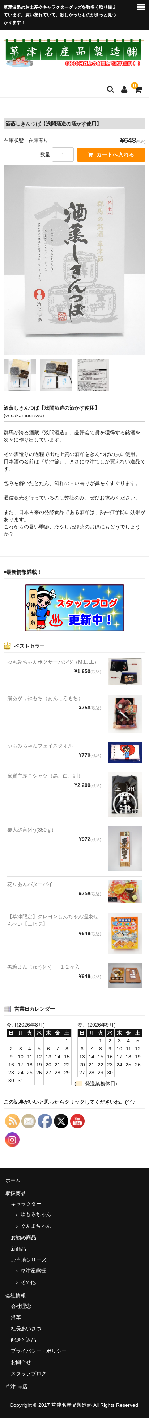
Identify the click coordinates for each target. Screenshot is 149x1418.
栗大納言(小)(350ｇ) (30, 830)
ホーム (13, 1180)
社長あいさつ (26, 1328)
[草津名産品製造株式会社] (74, 63)
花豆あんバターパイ (30, 884)
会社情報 (15, 1295)
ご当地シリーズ (28, 1260)
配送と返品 (23, 1340)
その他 (28, 1282)
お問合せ (21, 1362)
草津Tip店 (16, 1386)
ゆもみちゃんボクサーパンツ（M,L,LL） (53, 662)
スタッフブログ (28, 1373)
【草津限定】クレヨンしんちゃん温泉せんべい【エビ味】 (52, 920)
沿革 (16, 1317)
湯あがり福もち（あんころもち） (45, 698)
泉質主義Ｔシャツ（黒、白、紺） (45, 776)
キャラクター (26, 1204)
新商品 (18, 1249)
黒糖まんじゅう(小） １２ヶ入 (43, 967)
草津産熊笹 (33, 1270)
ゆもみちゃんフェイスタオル (40, 746)
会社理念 (21, 1306)
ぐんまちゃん (36, 1226)
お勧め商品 (23, 1237)
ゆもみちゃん (36, 1214)
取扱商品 (15, 1193)
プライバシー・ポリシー (39, 1351)
